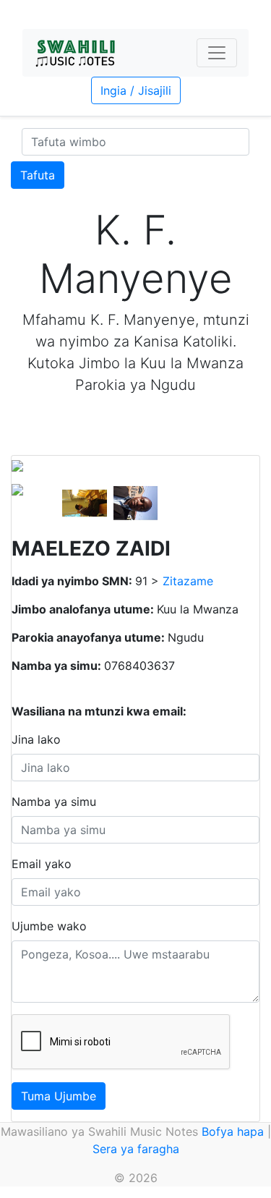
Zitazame (188, 581)
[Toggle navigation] (217, 52)
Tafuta (37, 175)
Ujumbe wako (49, 926)
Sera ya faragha (136, 1149)
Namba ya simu (54, 801)
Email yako (42, 864)
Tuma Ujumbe (58, 1096)
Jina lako (36, 739)
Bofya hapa (233, 1131)
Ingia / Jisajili (135, 90)
